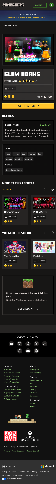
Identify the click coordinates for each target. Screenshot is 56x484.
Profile (32, 403)
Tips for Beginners (36, 380)
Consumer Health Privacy (28, 472)
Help (31, 383)
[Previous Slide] (45, 189)
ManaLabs (12, 80)
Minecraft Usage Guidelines (14, 451)
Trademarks (6, 475)
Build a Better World (11, 396)
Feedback (33, 386)
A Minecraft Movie (10, 399)
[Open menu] (51, 5)
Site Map (33, 390)
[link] (11, 343)
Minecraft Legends (11, 379)
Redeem (33, 406)
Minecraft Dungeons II (12, 373)
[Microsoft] (48, 466)
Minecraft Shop (35, 373)
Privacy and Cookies (9, 472)
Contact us (34, 396)
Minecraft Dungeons (11, 376)
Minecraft (7, 370)
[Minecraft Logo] (13, 5)
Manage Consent (32, 451)
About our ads (18, 475)
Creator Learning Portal (12, 390)
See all (5, 189)
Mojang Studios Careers (12, 393)
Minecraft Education (11, 382)
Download (33, 393)
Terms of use (44, 472)
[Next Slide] (52, 189)
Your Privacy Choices (14, 479)
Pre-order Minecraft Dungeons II (27, 17)
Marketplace (11, 25)
